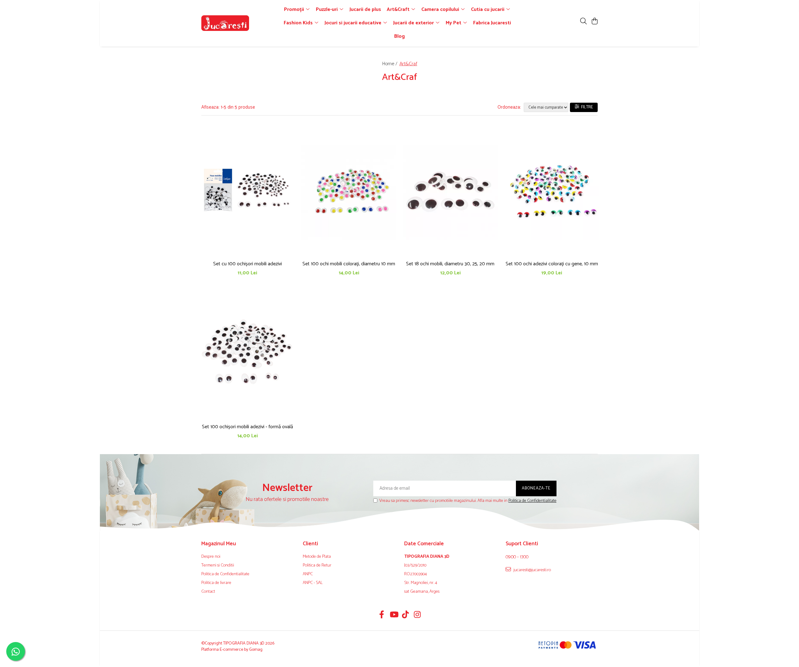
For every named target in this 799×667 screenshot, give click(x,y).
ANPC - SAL (313, 583)
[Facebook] (381, 615)
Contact (208, 592)
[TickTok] (405, 615)
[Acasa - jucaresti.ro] (237, 23)
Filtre (586, 107)
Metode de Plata (317, 557)
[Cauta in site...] (583, 22)
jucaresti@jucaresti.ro (531, 569)
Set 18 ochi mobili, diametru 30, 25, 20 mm (450, 264)
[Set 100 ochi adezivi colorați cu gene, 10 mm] (551, 192)
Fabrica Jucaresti (492, 23)
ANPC (308, 574)
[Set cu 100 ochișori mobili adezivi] (247, 192)
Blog (399, 36)
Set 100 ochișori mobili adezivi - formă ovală (247, 427)
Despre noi (210, 557)
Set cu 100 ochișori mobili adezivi (247, 264)
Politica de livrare (216, 583)
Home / (390, 64)
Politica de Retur (317, 565)
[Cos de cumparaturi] (594, 22)
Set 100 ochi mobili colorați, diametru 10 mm (348, 264)
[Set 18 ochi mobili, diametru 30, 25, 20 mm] (450, 192)
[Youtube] (393, 615)
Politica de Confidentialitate (532, 500)
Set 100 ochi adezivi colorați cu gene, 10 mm (552, 264)
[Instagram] (417, 615)
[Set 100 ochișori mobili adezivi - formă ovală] (247, 355)
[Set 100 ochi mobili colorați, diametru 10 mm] (348, 192)
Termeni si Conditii (217, 565)
